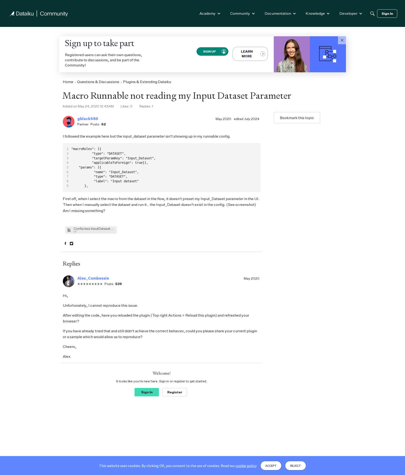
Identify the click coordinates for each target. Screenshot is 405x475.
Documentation (278, 13)
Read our (238, 465)
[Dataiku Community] (38, 13)
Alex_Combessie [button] (93, 278)
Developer (348, 13)
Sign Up (209, 51)
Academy (207, 13)
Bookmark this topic (297, 117)
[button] (342, 40)
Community (240, 13)
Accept (271, 466)
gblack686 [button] (87, 118)
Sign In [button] (147, 392)
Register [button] (174, 392)
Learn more (247, 53)
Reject (295, 466)
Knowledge (315, 13)
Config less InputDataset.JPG (94, 228)
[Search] (372, 13)
